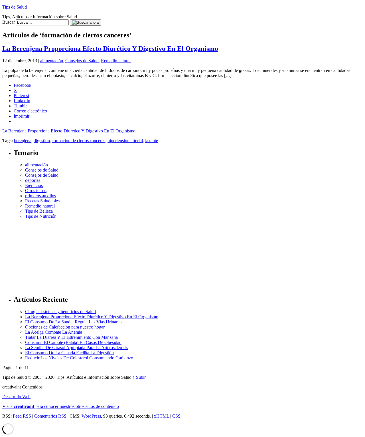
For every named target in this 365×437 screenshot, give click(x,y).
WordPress (91, 416)
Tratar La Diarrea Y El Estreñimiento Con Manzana (71, 337)
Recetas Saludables (42, 200)
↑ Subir (139, 377)
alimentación (51, 60)
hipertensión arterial (125, 140)
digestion (42, 140)
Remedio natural (116, 60)
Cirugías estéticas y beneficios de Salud (60, 311)
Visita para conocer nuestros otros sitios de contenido (60, 406)
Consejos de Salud (82, 60)
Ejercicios (34, 185)
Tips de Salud (14, 7)
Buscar (8, 22)
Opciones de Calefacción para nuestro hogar (65, 327)
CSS (176, 416)
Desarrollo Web (16, 396)
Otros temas (35, 190)
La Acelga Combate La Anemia (53, 332)
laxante (151, 140)
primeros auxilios (40, 195)
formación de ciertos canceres (78, 140)
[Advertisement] (188, 254)
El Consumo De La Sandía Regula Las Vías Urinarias (73, 321)
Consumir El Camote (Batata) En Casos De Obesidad (73, 342)
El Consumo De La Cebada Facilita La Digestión (69, 352)
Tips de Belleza (39, 211)
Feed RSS (22, 416)
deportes (32, 180)
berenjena (22, 140)
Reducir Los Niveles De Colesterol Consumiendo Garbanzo (79, 357)
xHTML (161, 416)
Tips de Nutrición (40, 216)
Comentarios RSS (50, 416)
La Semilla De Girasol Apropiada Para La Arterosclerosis (76, 347)
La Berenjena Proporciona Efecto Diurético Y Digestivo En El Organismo (110, 48)
